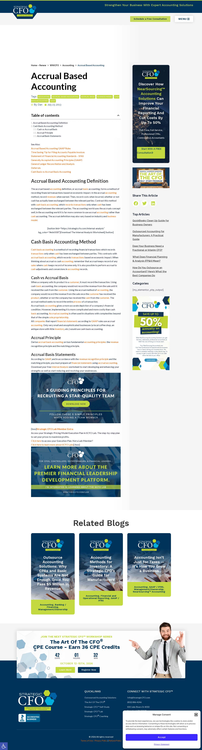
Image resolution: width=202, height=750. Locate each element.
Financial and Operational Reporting (99, 597)
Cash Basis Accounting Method (48, 126)
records (69, 204)
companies (39, 321)
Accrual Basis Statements (49, 136)
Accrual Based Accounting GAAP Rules (51, 148)
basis (85, 188)
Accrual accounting (58, 313)
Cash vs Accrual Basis (47, 129)
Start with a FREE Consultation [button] (149, 150)
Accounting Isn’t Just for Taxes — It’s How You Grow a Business (149, 564)
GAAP (52, 101)
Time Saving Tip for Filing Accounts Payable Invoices (58, 152)
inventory (59, 329)
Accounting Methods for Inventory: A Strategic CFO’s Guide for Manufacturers (101, 568)
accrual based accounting (65, 97)
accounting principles (95, 342)
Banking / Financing (56, 605)
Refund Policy (115, 740)
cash (99, 204)
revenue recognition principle (94, 359)
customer (74, 282)
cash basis (41, 204)
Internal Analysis (60, 366)
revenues (51, 196)
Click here (36, 440)
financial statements (67, 321)
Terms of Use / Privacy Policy (94, 740)
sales (33, 265)
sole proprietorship (58, 317)
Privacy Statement (161, 744)
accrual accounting (107, 362)
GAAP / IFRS (156, 587)
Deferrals (36, 167)
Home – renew (38, 65)
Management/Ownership (53, 609)
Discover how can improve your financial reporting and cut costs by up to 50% (151, 103)
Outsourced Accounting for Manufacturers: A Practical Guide (148, 235)
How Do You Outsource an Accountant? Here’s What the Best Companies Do (149, 271)
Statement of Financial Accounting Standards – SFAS (57, 156)
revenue (114, 342)
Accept (162, 737)
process (77, 301)
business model (104, 97)
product (35, 297)
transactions (79, 204)
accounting (44, 97)
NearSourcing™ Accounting (149, 591)
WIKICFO (54, 65)
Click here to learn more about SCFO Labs (52, 444)
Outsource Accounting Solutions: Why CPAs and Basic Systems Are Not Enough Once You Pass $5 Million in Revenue (53, 573)
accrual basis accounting (43, 257)
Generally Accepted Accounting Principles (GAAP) (56, 160)
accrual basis (88, 97)
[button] (4, 746)
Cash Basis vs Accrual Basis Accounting (51, 171)
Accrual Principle (45, 133)
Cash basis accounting (42, 249)
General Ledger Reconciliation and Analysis (53, 163)
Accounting (68, 65)
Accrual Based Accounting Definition (50, 123)
